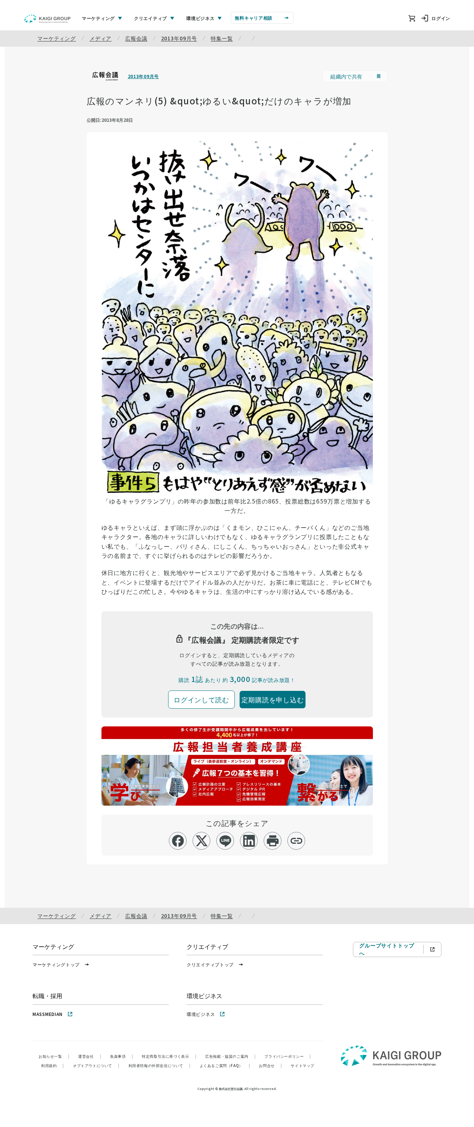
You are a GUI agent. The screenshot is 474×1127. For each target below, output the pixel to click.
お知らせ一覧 (54, 1056)
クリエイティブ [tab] (150, 18)
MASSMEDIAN (48, 1014)
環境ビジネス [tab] (200, 18)
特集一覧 (222, 38)
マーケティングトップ (56, 964)
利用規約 (52, 1065)
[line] (225, 841)
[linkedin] (249, 841)
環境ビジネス (201, 1014)
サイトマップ (302, 1065)
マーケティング (56, 38)
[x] (201, 841)
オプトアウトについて (96, 1065)
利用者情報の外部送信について (159, 1065)
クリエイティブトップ (210, 964)
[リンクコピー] (296, 841)
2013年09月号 (179, 38)
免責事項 (121, 1056)
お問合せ (270, 1065)
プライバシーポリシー (287, 1056)
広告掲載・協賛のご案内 (230, 1056)
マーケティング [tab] (98, 18)
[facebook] (178, 841)
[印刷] (272, 841)
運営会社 (89, 1056)
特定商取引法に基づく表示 (169, 1056)
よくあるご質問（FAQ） (225, 1065)
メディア (100, 38)
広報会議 (136, 38)
